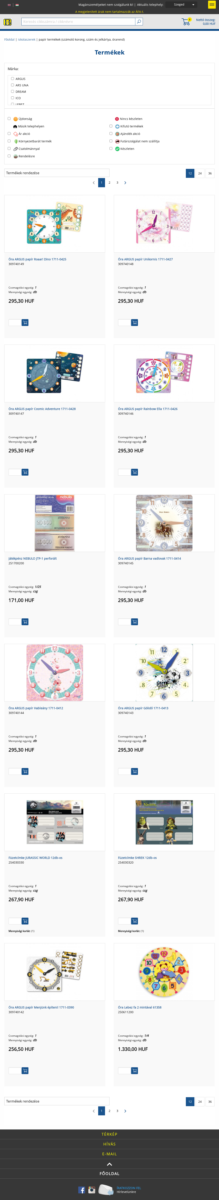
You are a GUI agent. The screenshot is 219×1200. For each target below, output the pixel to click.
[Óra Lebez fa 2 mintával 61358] (164, 971)
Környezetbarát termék (35, 141)
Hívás (109, 1144)
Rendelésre (27, 156)
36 (210, 173)
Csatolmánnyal (29, 149)
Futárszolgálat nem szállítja (140, 141)
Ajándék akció (130, 134)
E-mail (109, 1153)
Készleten (127, 149)
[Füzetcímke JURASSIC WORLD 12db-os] (54, 822)
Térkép (110, 1134)
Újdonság (25, 119)
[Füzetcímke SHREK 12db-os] (164, 822)
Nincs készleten (131, 119)
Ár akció (24, 134)
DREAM (21, 92)
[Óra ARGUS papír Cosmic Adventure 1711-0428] (54, 373)
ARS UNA (22, 85)
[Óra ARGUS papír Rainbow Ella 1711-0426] (164, 373)
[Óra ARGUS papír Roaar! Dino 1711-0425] (54, 223)
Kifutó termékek (131, 126)
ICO (18, 98)
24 (200, 173)
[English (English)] (9, 4)
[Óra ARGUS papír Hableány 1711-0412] (54, 672)
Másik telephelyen (31, 126)
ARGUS (20, 79)
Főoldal (9, 39)
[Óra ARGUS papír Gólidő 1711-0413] (164, 672)
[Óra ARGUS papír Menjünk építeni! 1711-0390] (54, 971)
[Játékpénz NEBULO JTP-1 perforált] (54, 522)
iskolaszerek (26, 39)
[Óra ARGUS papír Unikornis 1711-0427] (164, 223)
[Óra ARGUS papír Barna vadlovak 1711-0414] (164, 522)
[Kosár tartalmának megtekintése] (186, 21)
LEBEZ (20, 104)
